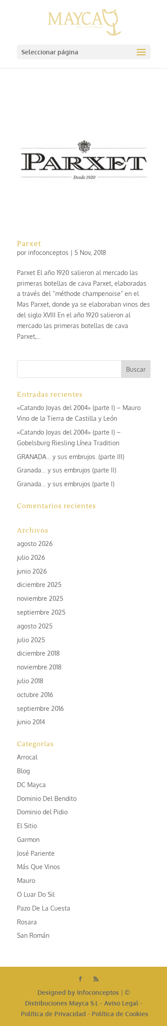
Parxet (29, 243)
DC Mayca (31, 784)
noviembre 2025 (40, 598)
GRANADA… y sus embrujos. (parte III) (70, 456)
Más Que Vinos (38, 866)
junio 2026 (32, 571)
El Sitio (27, 825)
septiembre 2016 (40, 708)
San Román (33, 935)
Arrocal (27, 757)
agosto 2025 (35, 626)
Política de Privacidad (53, 1014)
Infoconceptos (98, 992)
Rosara (27, 922)
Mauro (26, 880)
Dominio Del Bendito (47, 798)
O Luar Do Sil (36, 894)
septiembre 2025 (41, 612)
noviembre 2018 (39, 667)
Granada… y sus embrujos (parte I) (65, 484)
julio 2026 (31, 557)
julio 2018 (30, 681)
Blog (23, 771)
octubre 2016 (35, 694)
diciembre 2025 (39, 584)
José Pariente (36, 853)
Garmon (28, 839)
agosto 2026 (35, 543)
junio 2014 (31, 722)
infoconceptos (48, 252)
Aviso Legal (121, 1003)
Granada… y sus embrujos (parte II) (66, 470)
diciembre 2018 (38, 653)
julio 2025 (31, 640)
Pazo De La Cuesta (43, 908)
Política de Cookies (120, 1014)
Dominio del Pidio (42, 812)
